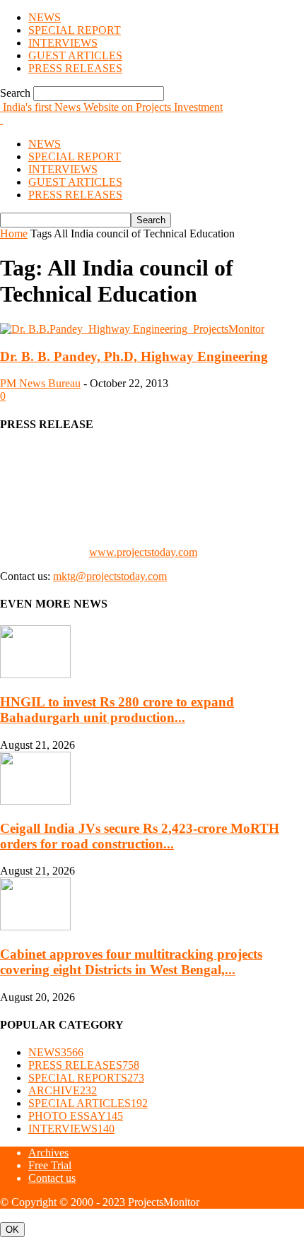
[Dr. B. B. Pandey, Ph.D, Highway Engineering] (132, 329)
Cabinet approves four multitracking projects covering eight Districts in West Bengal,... (131, 962)
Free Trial (49, 1165)
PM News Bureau (40, 383)
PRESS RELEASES (75, 68)
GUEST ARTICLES (75, 55)
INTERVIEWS (63, 43)
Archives (48, 1153)
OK (12, 1229)
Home (14, 233)
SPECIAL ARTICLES (88, 1103)
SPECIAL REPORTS (86, 1078)
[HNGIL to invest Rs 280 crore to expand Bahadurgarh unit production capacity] (35, 674)
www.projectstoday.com (143, 552)
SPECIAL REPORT (74, 30)
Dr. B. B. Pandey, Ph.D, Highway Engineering (134, 356)
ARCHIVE (62, 1090)
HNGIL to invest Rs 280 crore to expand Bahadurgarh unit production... (117, 709)
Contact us (52, 1178)
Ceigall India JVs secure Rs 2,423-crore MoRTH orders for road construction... (139, 836)
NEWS (44, 17)
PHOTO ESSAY (75, 1116)
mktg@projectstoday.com (110, 576)
